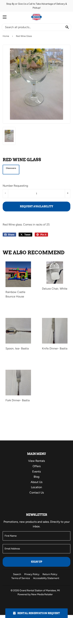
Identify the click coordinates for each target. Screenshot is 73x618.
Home (6, 36)
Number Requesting (15, 185)
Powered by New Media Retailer (35, 594)
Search (17, 574)
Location (36, 487)
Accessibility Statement (46, 578)
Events (36, 471)
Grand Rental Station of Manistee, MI (39, 590)
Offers (37, 466)
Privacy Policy (31, 574)
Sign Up (36, 561)
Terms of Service (20, 578)
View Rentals (36, 461)
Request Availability (36, 206)
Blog (36, 476)
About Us (36, 482)
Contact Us (36, 492)
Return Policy (50, 574)
